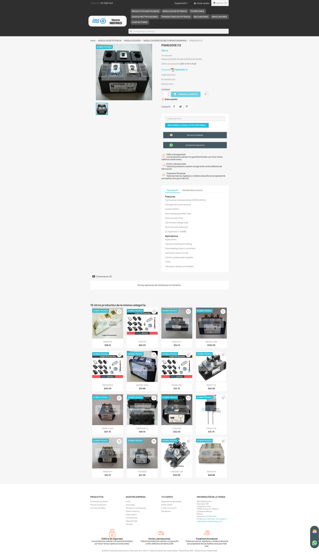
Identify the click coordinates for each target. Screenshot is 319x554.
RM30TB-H (107, 471)
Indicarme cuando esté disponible (187, 125)
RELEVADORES (201, 16)
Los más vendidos (97, 508)
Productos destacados (145, 11)
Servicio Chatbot (195, 135)
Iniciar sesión (166, 505)
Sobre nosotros (132, 511)
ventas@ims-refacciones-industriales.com (212, 520)
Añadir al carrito (186, 94)
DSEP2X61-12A (177, 471)
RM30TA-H (176, 342)
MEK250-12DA (211, 342)
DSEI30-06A (177, 385)
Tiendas (129, 524)
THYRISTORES (197, 11)
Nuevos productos (98, 505)
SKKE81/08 (211, 471)
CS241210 (142, 342)
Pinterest (186, 106)
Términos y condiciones (136, 508)
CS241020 (176, 428)
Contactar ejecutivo (195, 145)
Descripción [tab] (172, 190)
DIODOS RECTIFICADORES (145, 16)
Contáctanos (131, 518)
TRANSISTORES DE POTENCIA (175, 16)
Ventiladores (219, 16)
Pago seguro (131, 514)
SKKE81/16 (107, 342)
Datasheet (174, 69)
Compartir (174, 106)
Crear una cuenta (168, 508)
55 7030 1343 (107, 3)
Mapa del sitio (131, 521)
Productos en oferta (99, 501)
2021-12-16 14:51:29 (188, 64)
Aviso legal (130, 505)
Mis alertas (166, 511)
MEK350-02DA (142, 385)
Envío (128, 501)
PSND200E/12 (142, 428)
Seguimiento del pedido (171, 501)
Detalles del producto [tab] (192, 190)
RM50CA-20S (107, 428)
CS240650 (142, 471)
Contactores (139, 22)
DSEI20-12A (211, 428)
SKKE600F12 (107, 385)
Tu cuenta (167, 497)
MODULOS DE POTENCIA (175, 11)
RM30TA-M (211, 385)
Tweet (180, 106)
